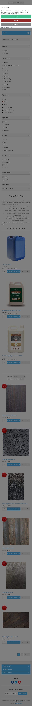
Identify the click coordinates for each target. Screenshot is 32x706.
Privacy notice (4, 27)
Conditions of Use (10, 27)
